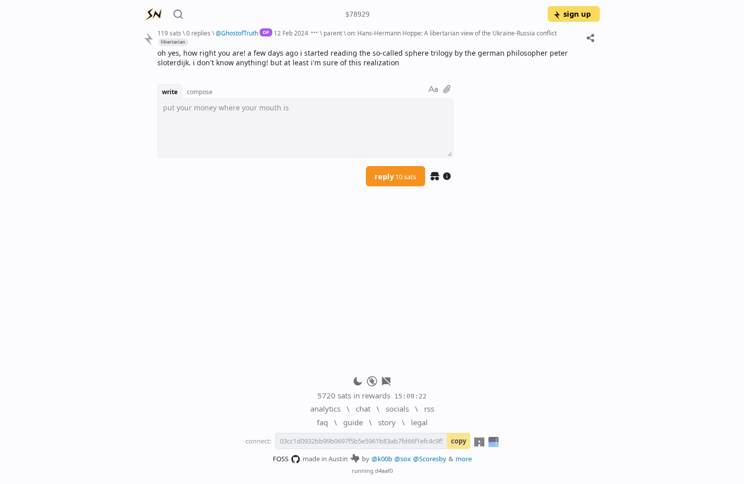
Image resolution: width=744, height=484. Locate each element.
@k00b (381, 458)
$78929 (357, 14)
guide (353, 422)
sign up (577, 14)
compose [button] (200, 92)
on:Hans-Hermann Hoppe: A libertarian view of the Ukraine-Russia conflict (452, 33)
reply (395, 176)
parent (332, 33)
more (464, 458)
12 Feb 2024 (291, 33)
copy (458, 441)
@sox (402, 458)
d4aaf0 (384, 470)
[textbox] (374, 58)
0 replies (198, 33)
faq (322, 422)
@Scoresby (429, 458)
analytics (325, 409)
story (387, 422)
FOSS (280, 458)
